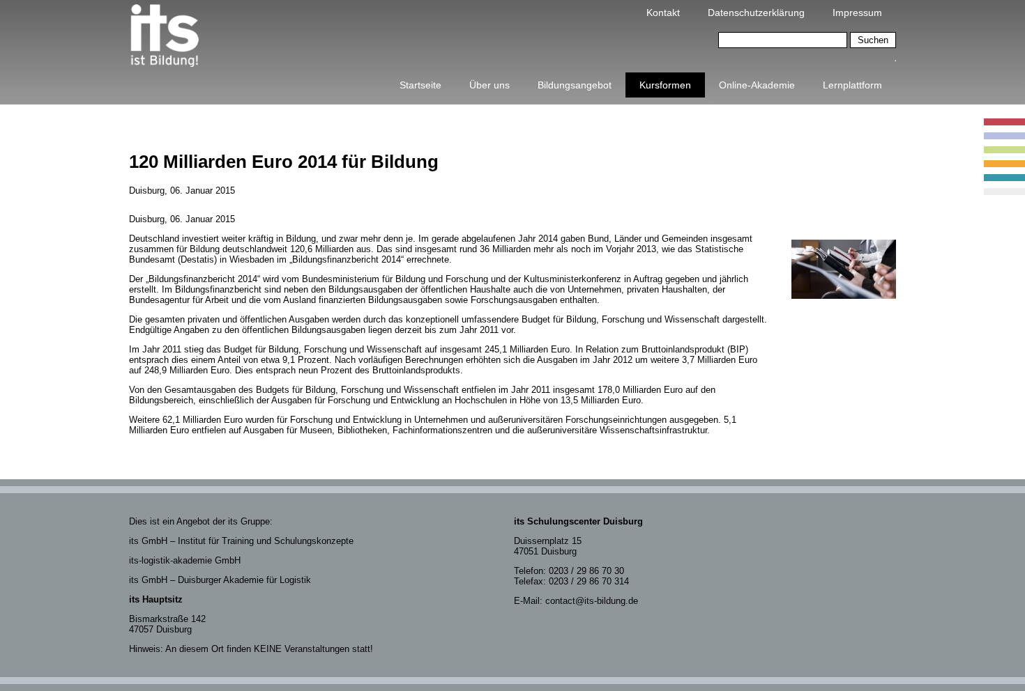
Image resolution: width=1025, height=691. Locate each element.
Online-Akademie (757, 85)
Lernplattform (852, 85)
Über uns (489, 85)
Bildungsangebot (575, 85)
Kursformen (665, 85)
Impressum (857, 12)
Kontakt (663, 12)
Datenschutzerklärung (756, 12)
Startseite (420, 85)
